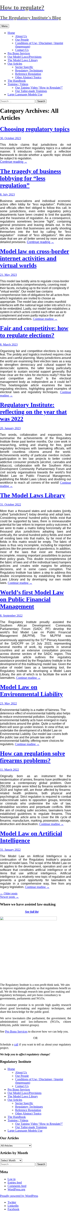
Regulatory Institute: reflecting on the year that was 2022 (33, 411)
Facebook (13, 1209)
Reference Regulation (28, 74)
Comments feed (17, 1186)
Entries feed (15, 1182)
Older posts (8, 893)
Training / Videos (18, 84)
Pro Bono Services (19, 53)
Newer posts (9, 896)
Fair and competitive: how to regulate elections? (34, 332)
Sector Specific (24, 67)
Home (11, 32)
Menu (5, 26)
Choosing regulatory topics (34, 129)
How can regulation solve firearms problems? (32, 757)
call (16, 1044)
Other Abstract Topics (28, 77)
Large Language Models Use (25, 94)
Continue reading (13, 161)
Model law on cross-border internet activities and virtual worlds (34, 258)
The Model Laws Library (23, 60)
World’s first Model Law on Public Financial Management (32, 599)
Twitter (12, 1202)
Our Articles (15, 63)
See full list (31, 911)
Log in (12, 1179)
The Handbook (17, 80)
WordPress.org (16, 1189)
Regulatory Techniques (29, 70)
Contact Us (22, 50)
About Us (21, 36)
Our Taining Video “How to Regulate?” (39, 87)
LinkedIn (13, 1205)
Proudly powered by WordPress (19, 1195)
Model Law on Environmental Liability (31, 690)
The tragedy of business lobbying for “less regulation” (30, 178)
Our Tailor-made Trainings (31, 91)
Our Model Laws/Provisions (24, 56)
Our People (22, 39)
